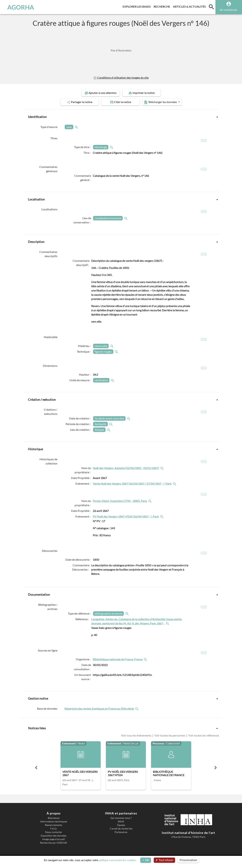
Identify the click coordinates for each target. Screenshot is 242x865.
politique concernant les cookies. (118, 860)
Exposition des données (53, 836)
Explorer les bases (137, 6)
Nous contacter (53, 832)
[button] (36, 767)
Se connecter (229, 9)
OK (146, 860)
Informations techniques (53, 821)
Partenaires (121, 832)
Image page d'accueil (53, 839)
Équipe (121, 825)
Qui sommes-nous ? (121, 818)
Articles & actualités (190, 6)
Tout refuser (165, 860)
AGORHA (20, 7)
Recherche (162, 6)
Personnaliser (188, 860)
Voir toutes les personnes (170, 735)
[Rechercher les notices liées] (162, 468)
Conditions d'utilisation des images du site (122, 77)
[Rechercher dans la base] (137, 708)
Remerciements (53, 825)
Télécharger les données (163, 102)
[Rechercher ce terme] (77, 126)
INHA (121, 821)
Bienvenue (53, 818)
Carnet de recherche (121, 828)
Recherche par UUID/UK (53, 843)
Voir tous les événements (136, 735)
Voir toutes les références (203, 735)
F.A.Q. (53, 828)
